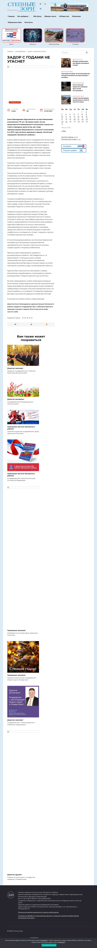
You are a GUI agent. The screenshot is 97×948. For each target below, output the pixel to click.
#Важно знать (50, 16)
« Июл (63, 131)
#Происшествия (15, 22)
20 (75, 119)
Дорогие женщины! (15, 399)
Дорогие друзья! (14, 875)
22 (83, 119)
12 (70, 117)
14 (78, 117)
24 (62, 122)
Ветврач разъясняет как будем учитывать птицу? (81, 63)
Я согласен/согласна (49, 945)
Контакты (29, 22)
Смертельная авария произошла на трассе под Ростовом (81, 100)
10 (62, 117)
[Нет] (95, 943)
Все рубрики (22, 16)
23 (87, 119)
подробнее (44, 940)
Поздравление (15, 102)
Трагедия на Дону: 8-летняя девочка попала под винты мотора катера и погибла (75, 75)
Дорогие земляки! (15, 368)
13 (74, 117)
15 (82, 117)
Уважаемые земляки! (16, 630)
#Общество (64, 16)
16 (86, 117)
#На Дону (37, 16)
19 (70, 119)
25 (66, 122)
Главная (11, 16)
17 (62, 119)
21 (78, 119)
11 (66, 117)
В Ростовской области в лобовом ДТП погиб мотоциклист (80, 87)
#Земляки (76, 16)
